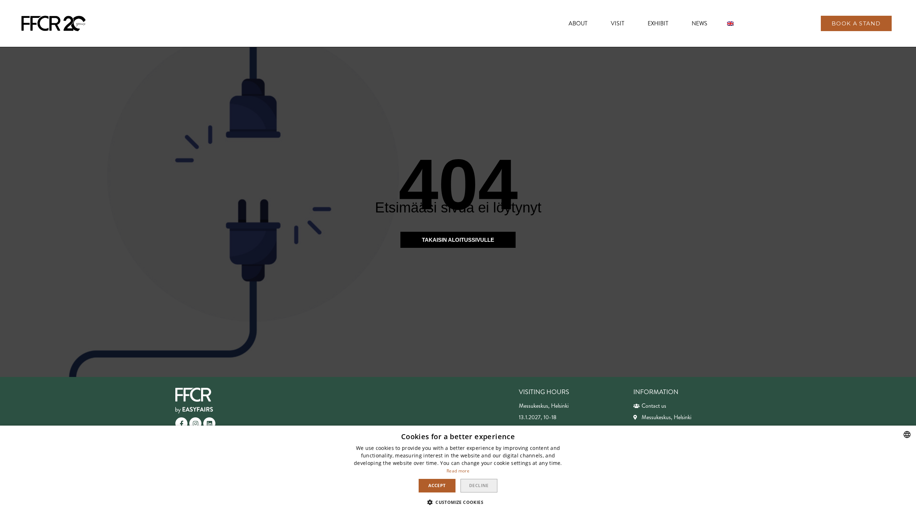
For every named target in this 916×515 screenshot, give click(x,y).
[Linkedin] (209, 423)
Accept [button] (436, 485)
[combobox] (907, 434)
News (699, 23)
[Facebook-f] (181, 423)
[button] (856, 23)
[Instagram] (195, 423)
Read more (458, 471)
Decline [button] (479, 485)
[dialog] (458, 470)
